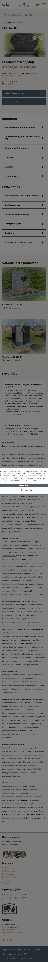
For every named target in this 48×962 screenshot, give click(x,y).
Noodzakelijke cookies (37, 478)
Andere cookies (30, 480)
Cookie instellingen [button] (25, 490)
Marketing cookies (13, 480)
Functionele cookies (16, 478)
